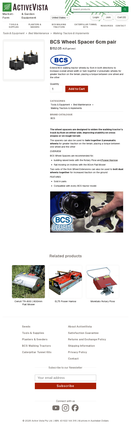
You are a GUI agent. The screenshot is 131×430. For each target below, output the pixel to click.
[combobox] (59, 18)
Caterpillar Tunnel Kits (36, 352)
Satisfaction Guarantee (83, 333)
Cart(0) (121, 17)
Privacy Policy (77, 352)
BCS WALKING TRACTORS (59, 25)
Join (108, 17)
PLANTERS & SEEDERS (34, 25)
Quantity (54, 84)
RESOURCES (107, 26)
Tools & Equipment (13, 33)
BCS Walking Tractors (36, 345)
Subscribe (65, 386)
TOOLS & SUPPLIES (14, 25)
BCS (53, 118)
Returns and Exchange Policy (87, 339)
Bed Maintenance (38, 33)
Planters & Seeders (34, 339)
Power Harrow (109, 160)
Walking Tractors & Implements (71, 33)
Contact (73, 358)
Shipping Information (81, 345)
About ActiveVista (80, 326)
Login (96, 17)
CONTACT (121, 26)
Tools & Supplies (33, 333)
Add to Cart (77, 89)
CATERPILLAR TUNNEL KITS (85, 25)
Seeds (26, 326)
